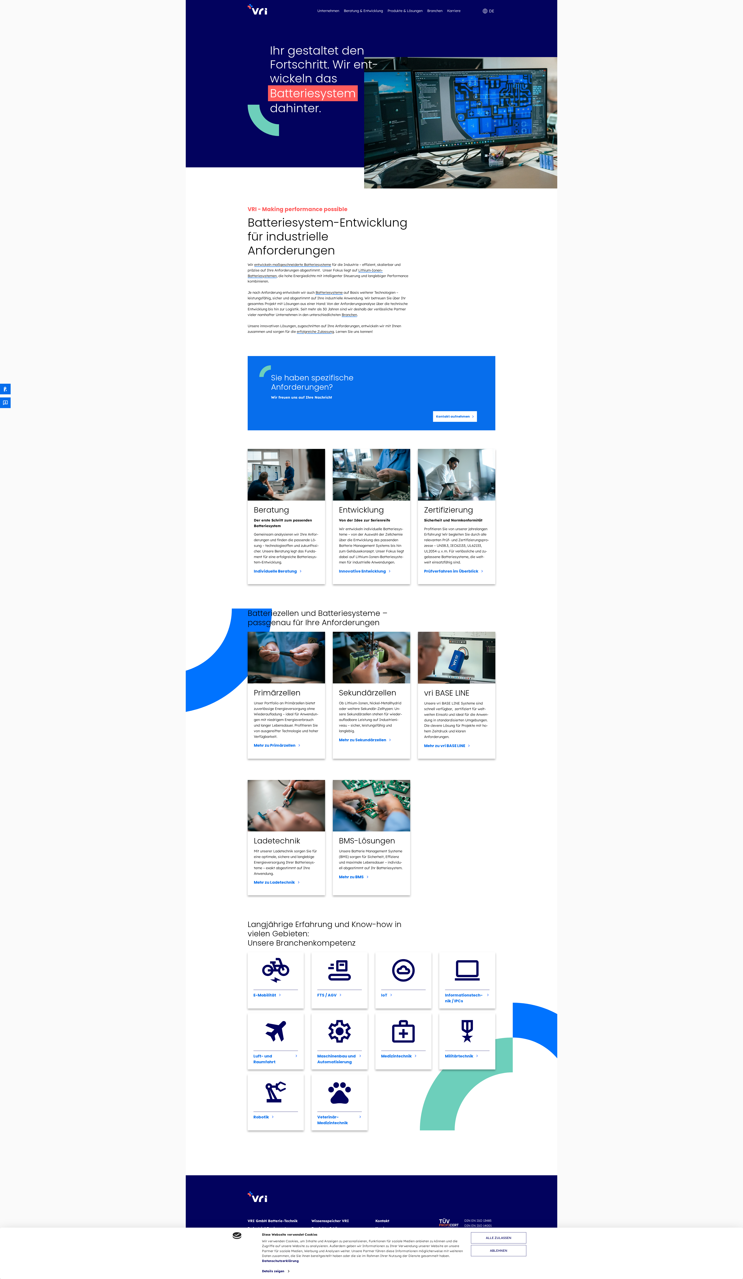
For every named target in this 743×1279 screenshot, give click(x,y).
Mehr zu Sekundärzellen (362, 740)
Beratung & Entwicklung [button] (363, 11)
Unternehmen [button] (328, 11)
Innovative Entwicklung (362, 571)
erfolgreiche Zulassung (315, 331)
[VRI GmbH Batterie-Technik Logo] (257, 9)
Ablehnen (498, 1250)
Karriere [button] (454, 11)
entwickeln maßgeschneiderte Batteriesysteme (292, 264)
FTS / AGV (327, 995)
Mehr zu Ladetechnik (274, 882)
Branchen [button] (435, 11)
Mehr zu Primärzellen (274, 745)
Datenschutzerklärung (280, 1261)
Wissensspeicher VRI (330, 1221)
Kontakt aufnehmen (453, 416)
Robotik (261, 1117)
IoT (384, 995)
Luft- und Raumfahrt (264, 1059)
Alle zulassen (498, 1238)
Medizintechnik (396, 1056)
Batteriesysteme (329, 292)
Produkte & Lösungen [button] (405, 11)
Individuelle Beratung (275, 571)
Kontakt (382, 1221)
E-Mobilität (264, 995)
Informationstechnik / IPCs (464, 998)
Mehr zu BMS (351, 877)
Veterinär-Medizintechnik (332, 1120)
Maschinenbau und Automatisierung (336, 1059)
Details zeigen (273, 1271)
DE (491, 11)
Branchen (349, 314)
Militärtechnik (459, 1056)
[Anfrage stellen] (5, 389)
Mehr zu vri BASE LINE (444, 745)
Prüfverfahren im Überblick (451, 571)
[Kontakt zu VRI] (5, 402)
